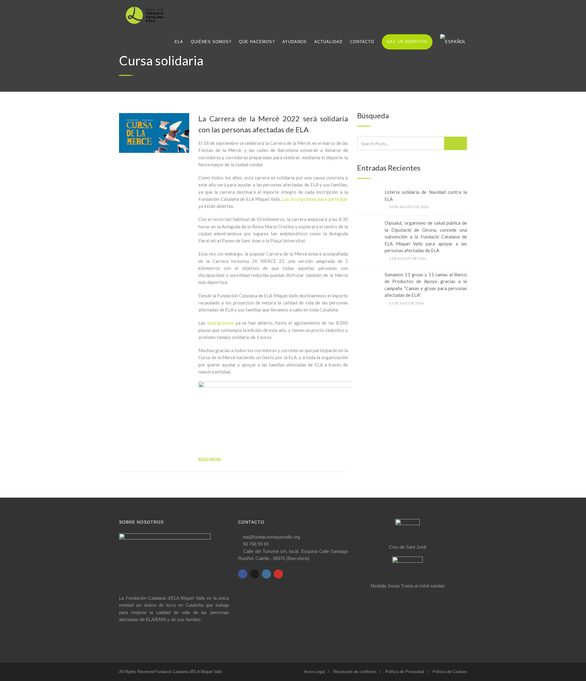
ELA (179, 41)
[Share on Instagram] (266, 574)
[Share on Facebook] (242, 574)
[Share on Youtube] (278, 574)
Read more (209, 459)
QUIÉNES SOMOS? (211, 41)
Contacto (362, 41)
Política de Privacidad (404, 671)
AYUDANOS (294, 41)
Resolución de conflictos (355, 671)
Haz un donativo (407, 41)
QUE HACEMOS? (257, 41)
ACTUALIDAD (328, 41)
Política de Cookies (449, 671)
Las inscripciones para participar (315, 199)
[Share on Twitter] (254, 574)
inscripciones (220, 323)
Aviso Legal (314, 671)
